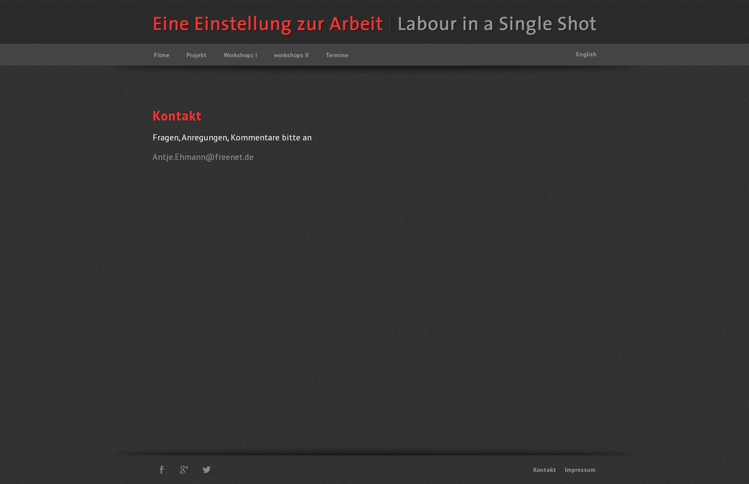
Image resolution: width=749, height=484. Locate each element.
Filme (161, 55)
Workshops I (240, 55)
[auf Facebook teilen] (162, 470)
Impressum (580, 470)
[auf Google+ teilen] (184, 470)
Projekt (196, 55)
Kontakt (544, 470)
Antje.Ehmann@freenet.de (203, 156)
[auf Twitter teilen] (207, 470)
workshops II (291, 55)
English (586, 54)
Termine (337, 55)
